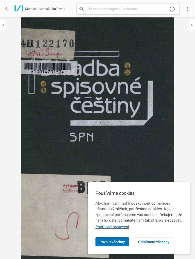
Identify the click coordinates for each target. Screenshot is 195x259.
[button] (187, 8)
